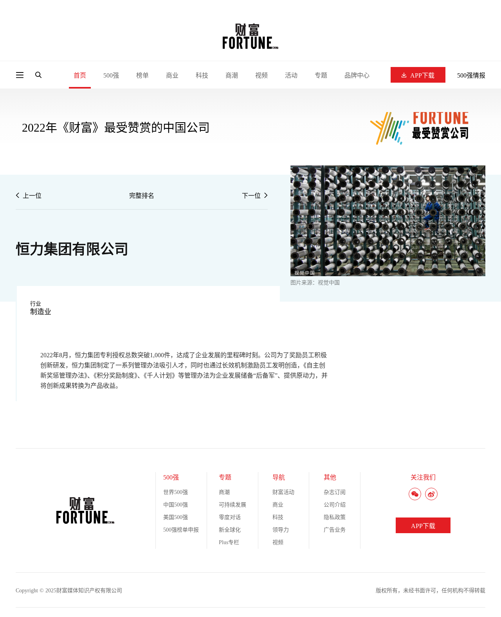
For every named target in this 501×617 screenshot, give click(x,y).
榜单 (142, 75)
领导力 (280, 530)
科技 (202, 75)
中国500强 (175, 505)
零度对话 (230, 517)
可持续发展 (232, 505)
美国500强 (175, 517)
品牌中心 (356, 75)
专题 (321, 75)
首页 (80, 75)
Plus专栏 (229, 542)
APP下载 (422, 75)
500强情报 (471, 75)
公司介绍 (335, 505)
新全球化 (230, 530)
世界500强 (175, 492)
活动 (291, 75)
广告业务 (335, 530)
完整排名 (141, 195)
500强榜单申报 (181, 530)
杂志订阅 (335, 492)
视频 (261, 75)
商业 (172, 75)
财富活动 (283, 492)
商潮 (231, 75)
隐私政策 (335, 517)
